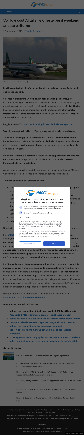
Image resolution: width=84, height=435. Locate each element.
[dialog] (42, 217)
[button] (42, 217)
